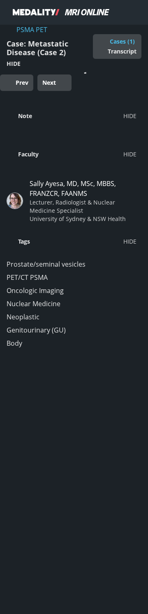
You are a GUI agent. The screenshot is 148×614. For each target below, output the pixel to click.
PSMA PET (31, 29)
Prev (22, 82)
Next (49, 82)
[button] (71, 115)
